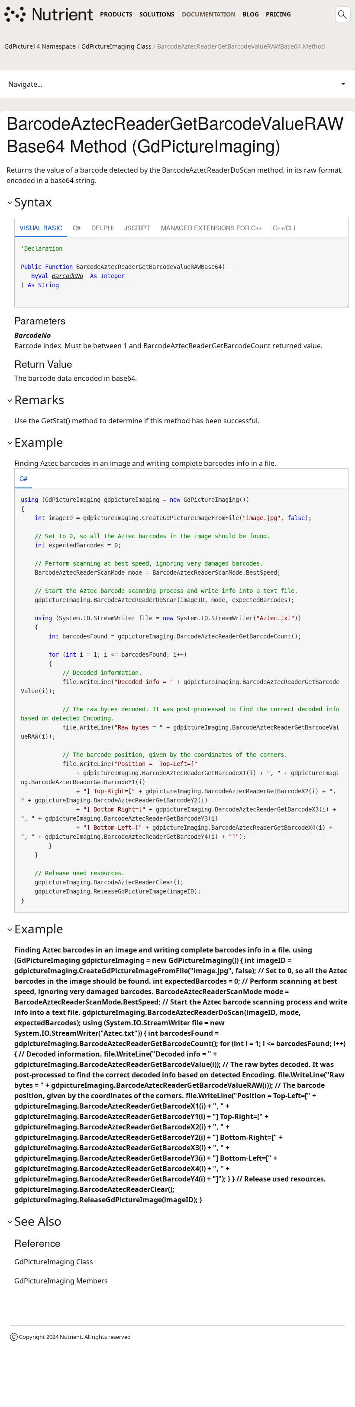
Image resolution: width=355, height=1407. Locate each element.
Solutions (156, 14)
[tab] (41, 228)
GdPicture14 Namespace (40, 46)
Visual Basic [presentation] (40, 227)
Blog (250, 14)
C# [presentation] (77, 227)
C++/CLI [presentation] (284, 227)
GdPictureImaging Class (116, 46)
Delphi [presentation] (102, 227)
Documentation (209, 14)
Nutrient (71, 1337)
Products (116, 14)
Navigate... (25, 84)
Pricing (278, 14)
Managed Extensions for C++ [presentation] (211, 227)
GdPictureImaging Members (61, 1281)
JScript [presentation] (137, 227)
